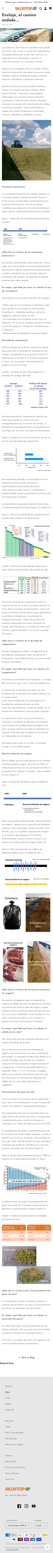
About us (8, 1386)
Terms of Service (12, 1473)
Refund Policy (11, 1461)
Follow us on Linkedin (14, 1444)
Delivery (8, 1455)
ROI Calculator (11, 1438)
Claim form (10, 1479)
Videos (8, 1426)
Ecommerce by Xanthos (12, 1549)
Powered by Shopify (38, 1547)
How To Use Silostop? (14, 1432)
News (7, 1392)
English (39, 1525)
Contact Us (9, 1409)
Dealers (8, 1404)
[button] (2, 8)
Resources (9, 1421)
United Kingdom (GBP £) (17, 1525)
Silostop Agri (15, 1547)
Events (7, 1398)
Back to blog (28, 1357)
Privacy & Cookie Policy (15, 1467)
